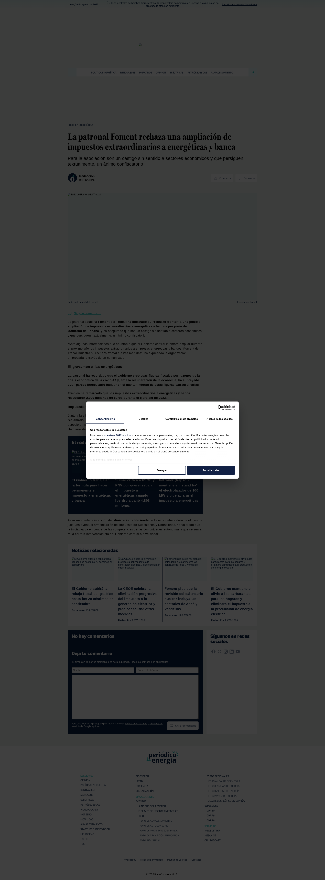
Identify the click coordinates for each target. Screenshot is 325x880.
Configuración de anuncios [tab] (181, 418)
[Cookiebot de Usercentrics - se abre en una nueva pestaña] (220, 407)
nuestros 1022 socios (117, 435)
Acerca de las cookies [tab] (220, 418)
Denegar (162, 470)
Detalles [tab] (143, 418)
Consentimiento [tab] (105, 418)
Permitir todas (211, 470)
